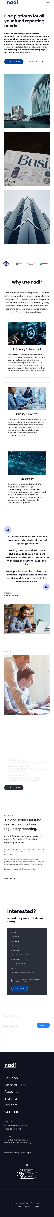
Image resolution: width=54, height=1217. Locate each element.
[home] (12, 2)
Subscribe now (11, 1022)
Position (15, 950)
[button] (48, 2)
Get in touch (34, 61)
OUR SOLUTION (14, 788)
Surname (15, 941)
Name (13, 932)
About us (8, 879)
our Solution (14, 62)
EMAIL (13, 969)
